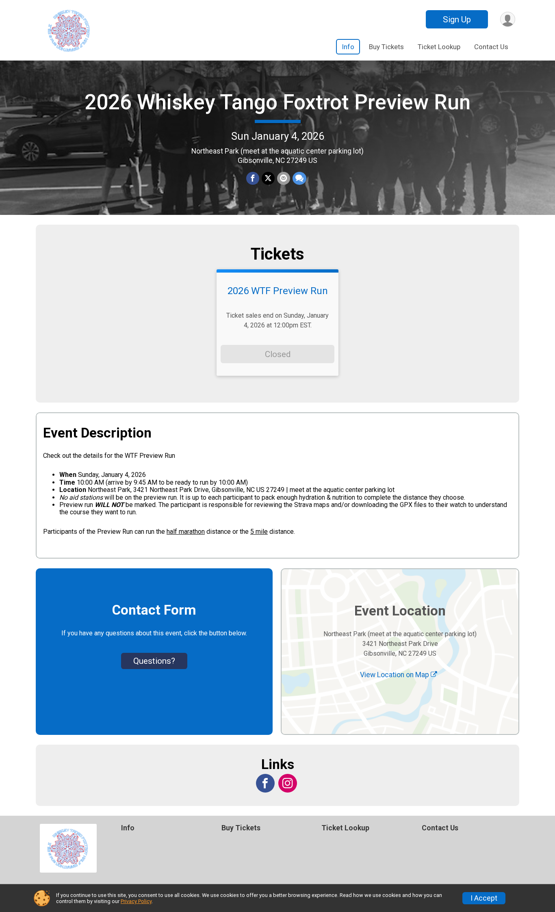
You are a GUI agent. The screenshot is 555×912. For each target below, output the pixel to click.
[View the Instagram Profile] (287, 783)
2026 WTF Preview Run (278, 291)
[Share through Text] (299, 178)
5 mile (259, 531)
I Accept (483, 898)
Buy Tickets (386, 47)
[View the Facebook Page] (265, 783)
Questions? (154, 661)
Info (348, 47)
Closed (278, 354)
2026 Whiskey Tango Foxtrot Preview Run (277, 102)
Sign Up (457, 19)
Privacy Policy (136, 901)
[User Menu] (507, 19)
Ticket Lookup (439, 47)
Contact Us (491, 47)
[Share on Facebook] (252, 178)
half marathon (186, 531)
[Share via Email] (283, 178)
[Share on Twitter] (268, 178)
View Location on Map (395, 675)
